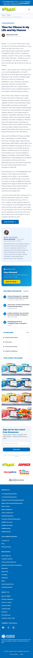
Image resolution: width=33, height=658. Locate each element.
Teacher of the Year (8, 618)
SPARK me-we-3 (7, 522)
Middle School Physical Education (13, 500)
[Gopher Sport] (24, 465)
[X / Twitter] (8, 627)
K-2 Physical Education (9, 494)
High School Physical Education (12, 503)
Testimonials (6, 609)
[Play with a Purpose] (24, 472)
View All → (26, 291)
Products (6, 490)
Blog (8, 15)
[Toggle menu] (29, 9)
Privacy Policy (6, 547)
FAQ (3, 543)
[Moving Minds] (10, 472)
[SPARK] (8, 465)
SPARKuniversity (7, 525)
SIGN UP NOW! (9, 222)
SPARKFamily (6, 528)
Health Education (7, 516)
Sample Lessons (7, 559)
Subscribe (16, 449)
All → (28, 332)
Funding (4, 574)
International (6, 615)
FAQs (21, 654)
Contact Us (5, 540)
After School (6, 506)
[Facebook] (3, 627)
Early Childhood (7, 509)
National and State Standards (12, 565)
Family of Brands (7, 599)
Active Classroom (7, 512)
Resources (6, 552)
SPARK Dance (6, 531)
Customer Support (9, 536)
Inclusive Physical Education (11, 519)
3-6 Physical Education (9, 497)
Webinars (5, 578)
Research (5, 568)
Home (3, 15)
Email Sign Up (6, 555)
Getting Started (7, 587)
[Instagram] (13, 627)
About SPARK (6, 596)
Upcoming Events (7, 584)
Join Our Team (6, 602)
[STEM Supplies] (16, 480)
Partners (4, 612)
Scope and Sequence (9, 562)
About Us (5, 592)
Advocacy (5, 571)
